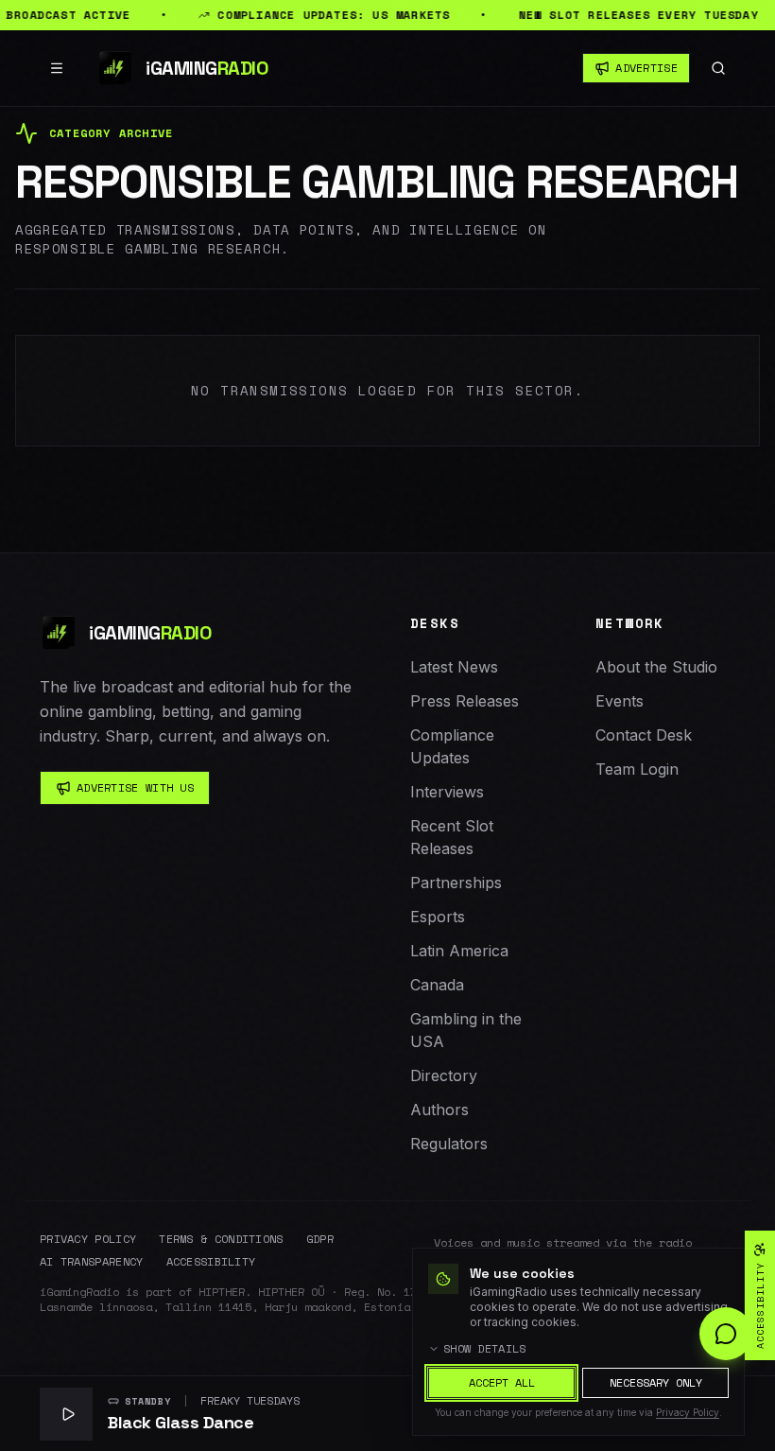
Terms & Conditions (221, 1239)
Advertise (646, 68)
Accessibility (211, 1261)
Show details (484, 1348)
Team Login (637, 769)
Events (619, 700)
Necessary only (656, 1382)
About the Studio (656, 666)
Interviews (447, 791)
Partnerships (456, 882)
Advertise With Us (135, 787)
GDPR (320, 1239)
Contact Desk (643, 735)
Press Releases (464, 700)
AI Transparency (92, 1261)
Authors (439, 1109)
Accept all (502, 1382)
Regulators (449, 1143)
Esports (437, 916)
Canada (437, 984)
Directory (443, 1075)
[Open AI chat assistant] (725, 1333)
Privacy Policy (88, 1239)
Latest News (454, 666)
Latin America (459, 950)
